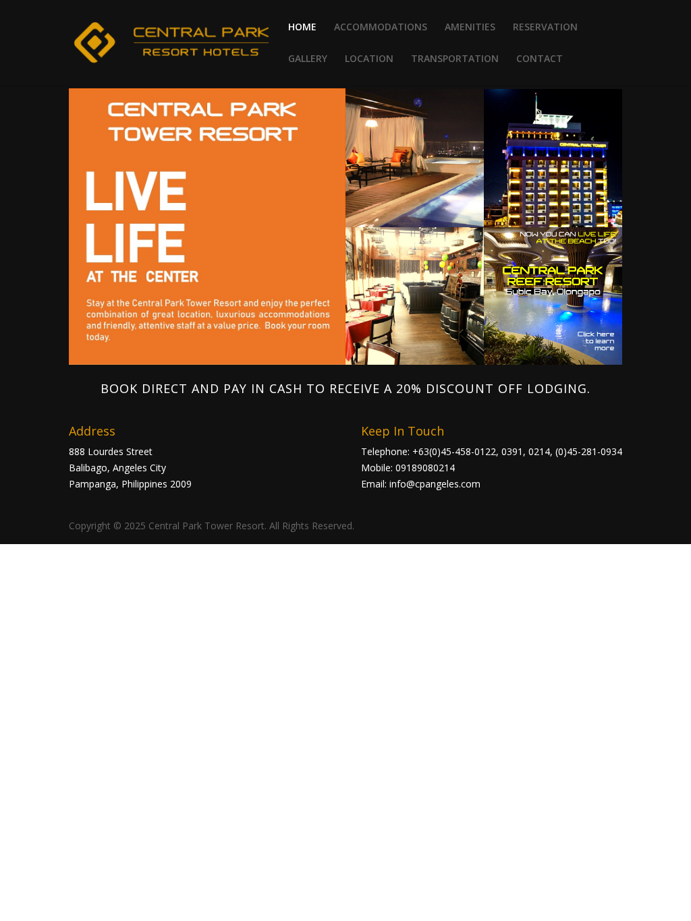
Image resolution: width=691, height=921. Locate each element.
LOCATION (369, 59)
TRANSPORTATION (455, 59)
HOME (302, 27)
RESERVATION (545, 27)
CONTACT (539, 59)
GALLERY (307, 59)
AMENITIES (470, 27)
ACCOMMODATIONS (380, 27)
